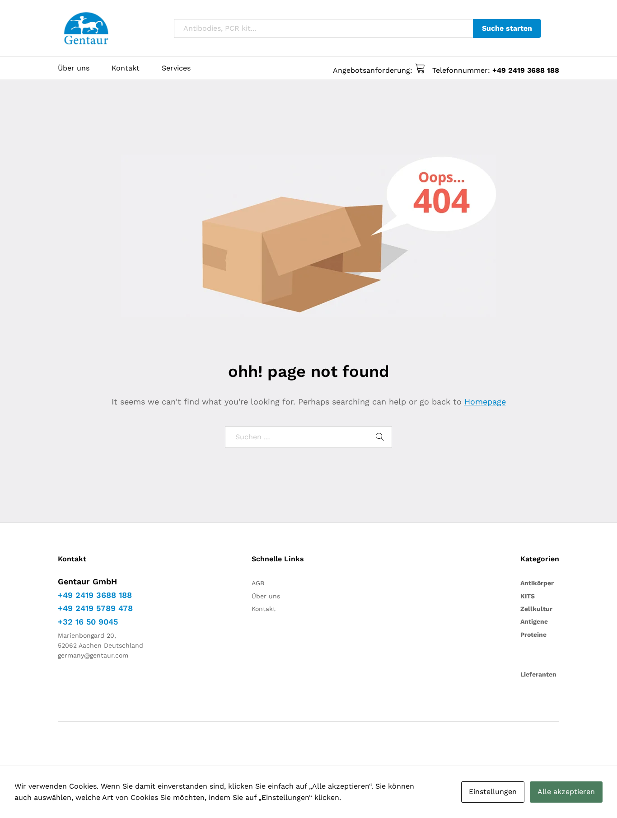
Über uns (73, 68)
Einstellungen (493, 791)
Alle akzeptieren (566, 791)
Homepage (485, 401)
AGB (258, 583)
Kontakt (126, 68)
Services (176, 68)
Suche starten (507, 28)
